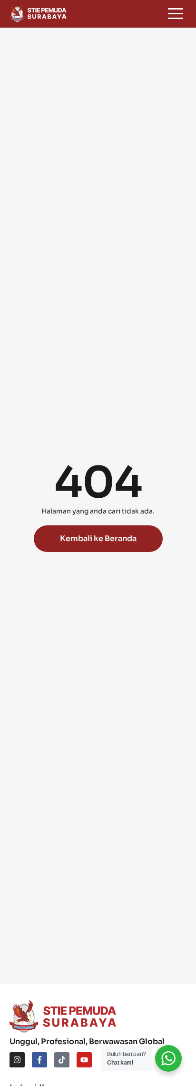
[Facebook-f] (39, 1059)
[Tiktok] (61, 1059)
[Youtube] (84, 1059)
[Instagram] (17, 1059)
